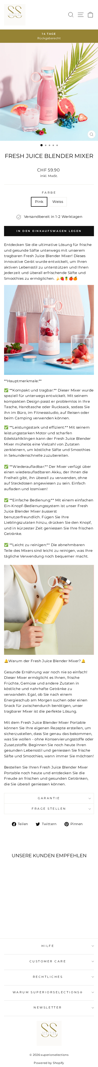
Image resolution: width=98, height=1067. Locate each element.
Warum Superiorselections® (48, 992)
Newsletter (48, 1007)
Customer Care (47, 961)
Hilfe (47, 946)
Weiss (57, 202)
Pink (39, 202)
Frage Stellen (49, 808)
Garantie (49, 798)
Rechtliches (48, 977)
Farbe (49, 192)
